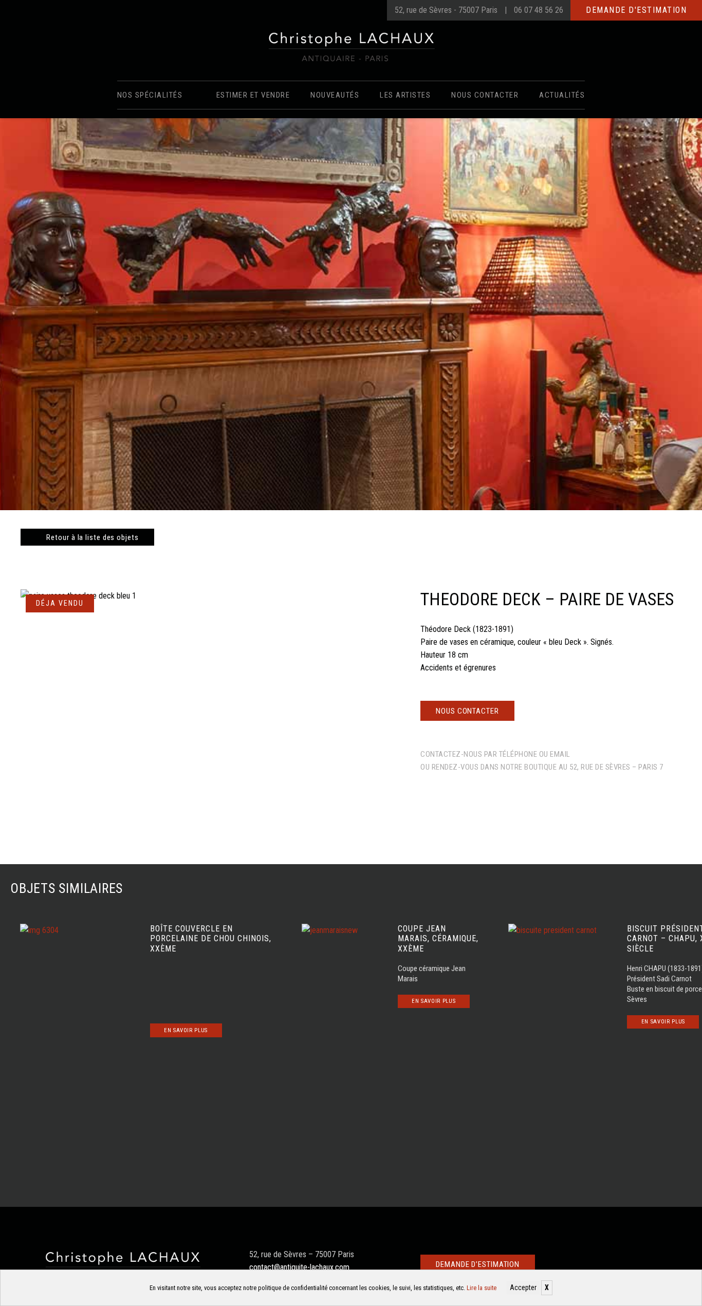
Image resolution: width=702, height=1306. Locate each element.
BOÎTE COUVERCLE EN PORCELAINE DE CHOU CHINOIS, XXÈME (210, 938)
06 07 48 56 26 (538, 10)
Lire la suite (481, 1288)
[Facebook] (348, 10)
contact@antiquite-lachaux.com (299, 1267)
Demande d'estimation (636, 10)
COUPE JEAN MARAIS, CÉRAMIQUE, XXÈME (438, 938)
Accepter (523, 1287)
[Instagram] (369, 10)
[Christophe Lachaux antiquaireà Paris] (351, 46)
